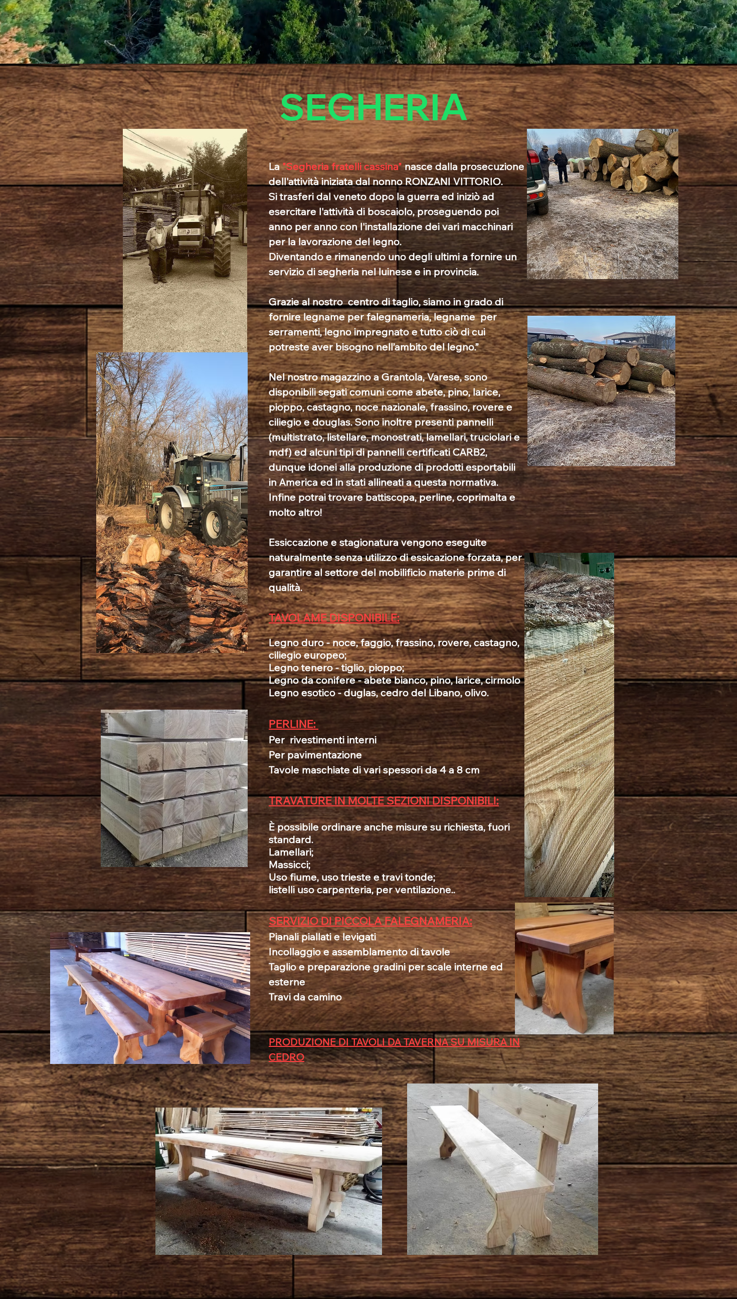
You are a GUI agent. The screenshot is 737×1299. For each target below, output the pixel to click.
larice (468, 680)
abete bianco (395, 680)
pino (440, 680)
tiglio (352, 667)
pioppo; (386, 667)
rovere (453, 642)
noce (344, 642)
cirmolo (502, 680)
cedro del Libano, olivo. (435, 692)
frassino (414, 642)
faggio (375, 642)
